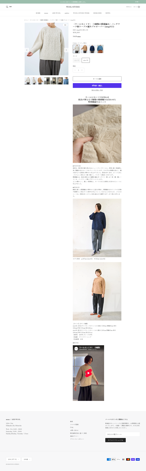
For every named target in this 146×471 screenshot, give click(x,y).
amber (67, 13)
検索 (71, 421)
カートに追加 (97, 79)
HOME (38, 13)
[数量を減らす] (74, 70)
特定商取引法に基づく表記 (78, 433)
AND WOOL (56, 13)
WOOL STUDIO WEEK (81, 13)
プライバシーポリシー (77, 439)
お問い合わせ (74, 430)
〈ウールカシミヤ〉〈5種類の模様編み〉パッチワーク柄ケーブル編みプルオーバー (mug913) (52, 20)
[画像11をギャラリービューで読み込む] (46, 49)
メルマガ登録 (74, 424)
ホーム (26, 20)
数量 (74, 66)
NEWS (107, 13)
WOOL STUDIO (14, 464)
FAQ (71, 427)
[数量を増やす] (82, 70)
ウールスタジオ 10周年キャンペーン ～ (73, 2)
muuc (46, 13)
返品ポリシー (74, 436)
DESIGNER (97, 13)
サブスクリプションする (115, 440)
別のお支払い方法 (97, 90)
